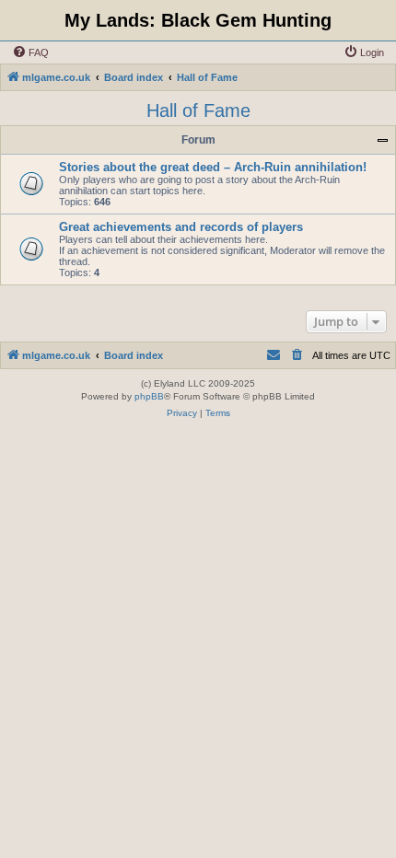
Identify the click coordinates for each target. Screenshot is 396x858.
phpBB (149, 396)
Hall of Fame (198, 110)
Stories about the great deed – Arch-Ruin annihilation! (213, 167)
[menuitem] (30, 52)
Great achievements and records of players (181, 227)
